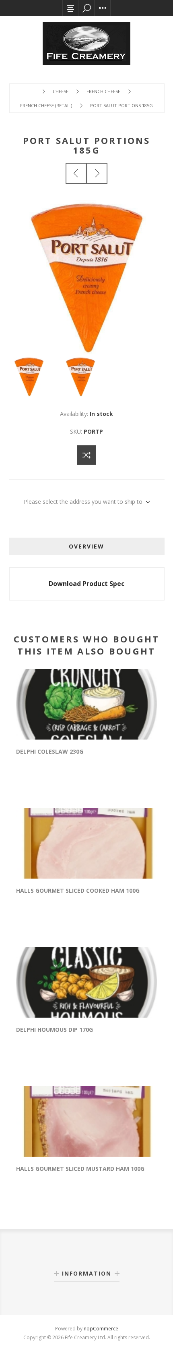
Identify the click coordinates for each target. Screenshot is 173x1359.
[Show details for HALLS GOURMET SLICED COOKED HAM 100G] (86, 843)
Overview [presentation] (86, 546)
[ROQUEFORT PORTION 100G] (76, 173)
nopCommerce (101, 1328)
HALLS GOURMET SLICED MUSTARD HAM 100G (80, 1168)
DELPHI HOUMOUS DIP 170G (54, 1029)
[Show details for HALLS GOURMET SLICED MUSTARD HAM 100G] (86, 1121)
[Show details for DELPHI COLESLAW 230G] (86, 704)
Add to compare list (86, 455)
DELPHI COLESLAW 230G (49, 751)
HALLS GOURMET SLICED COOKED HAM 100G (78, 890)
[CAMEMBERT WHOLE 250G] (96, 173)
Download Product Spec (86, 583)
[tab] (87, 546)
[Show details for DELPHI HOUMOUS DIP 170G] (86, 982)
